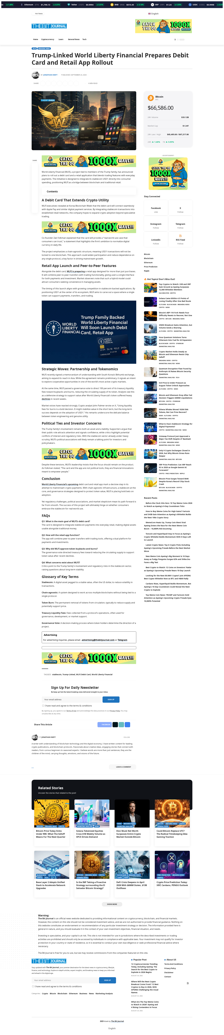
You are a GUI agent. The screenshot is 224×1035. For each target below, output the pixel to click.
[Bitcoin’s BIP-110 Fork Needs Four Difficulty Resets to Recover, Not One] (150, 316)
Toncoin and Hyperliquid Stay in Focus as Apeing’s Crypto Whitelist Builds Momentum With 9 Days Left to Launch (167, 537)
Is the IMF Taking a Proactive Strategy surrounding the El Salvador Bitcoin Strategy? (91, 885)
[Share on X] (48, 83)
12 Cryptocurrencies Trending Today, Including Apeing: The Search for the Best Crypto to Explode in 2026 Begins (144, 968)
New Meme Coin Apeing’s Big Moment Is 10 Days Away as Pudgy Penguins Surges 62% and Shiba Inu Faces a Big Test (167, 559)
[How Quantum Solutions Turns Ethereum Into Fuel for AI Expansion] (150, 341)
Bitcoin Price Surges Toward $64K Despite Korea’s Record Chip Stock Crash (174, 482)
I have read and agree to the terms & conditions (68, 705)
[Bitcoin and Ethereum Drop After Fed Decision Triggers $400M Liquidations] (150, 399)
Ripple (182, 474)
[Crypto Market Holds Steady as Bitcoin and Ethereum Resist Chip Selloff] (150, 355)
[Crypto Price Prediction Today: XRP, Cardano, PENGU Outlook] (172, 865)
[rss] (180, 239)
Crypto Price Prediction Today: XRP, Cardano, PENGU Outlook (172, 884)
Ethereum (179, 344)
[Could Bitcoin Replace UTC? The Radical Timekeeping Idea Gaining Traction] (172, 813)
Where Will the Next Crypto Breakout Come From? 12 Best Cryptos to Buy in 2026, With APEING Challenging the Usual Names (144, 987)
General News (163, 826)
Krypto (173, 293)
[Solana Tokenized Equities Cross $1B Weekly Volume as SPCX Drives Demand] (91, 813)
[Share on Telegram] (59, 83)
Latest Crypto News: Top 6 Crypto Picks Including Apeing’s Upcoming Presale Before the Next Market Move (167, 548)
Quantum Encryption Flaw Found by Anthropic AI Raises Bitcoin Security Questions (175, 372)
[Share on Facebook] (43, 83)
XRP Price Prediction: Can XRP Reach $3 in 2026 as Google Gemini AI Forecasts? (175, 468)
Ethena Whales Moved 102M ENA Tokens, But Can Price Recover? (173, 411)
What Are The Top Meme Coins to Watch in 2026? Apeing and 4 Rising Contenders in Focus (145, 1004)
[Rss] (174, 39)
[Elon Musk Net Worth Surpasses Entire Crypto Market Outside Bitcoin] (132, 813)
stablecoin (57, 674)
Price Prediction (172, 474)
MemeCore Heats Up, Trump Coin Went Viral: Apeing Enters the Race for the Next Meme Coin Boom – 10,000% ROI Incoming (165, 526)
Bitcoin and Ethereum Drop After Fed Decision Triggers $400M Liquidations (175, 396)
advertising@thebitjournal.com (98, 640)
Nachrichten (164, 293)
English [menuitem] (155, 13)
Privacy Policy (115, 711)
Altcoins (162, 305)
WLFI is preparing (76, 271)
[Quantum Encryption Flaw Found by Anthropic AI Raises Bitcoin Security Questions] (150, 372)
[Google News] (161, 39)
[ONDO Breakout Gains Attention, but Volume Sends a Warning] (150, 329)
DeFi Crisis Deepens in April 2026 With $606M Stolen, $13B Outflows (131, 885)
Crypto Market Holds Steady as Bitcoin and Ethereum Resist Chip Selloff (174, 355)
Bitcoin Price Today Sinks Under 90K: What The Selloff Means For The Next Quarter (50, 833)
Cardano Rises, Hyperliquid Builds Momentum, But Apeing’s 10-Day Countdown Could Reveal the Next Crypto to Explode (167, 587)
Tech (34, 48)
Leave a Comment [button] (123, 767)
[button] (190, 39)
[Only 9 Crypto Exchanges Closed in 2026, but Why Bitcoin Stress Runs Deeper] (150, 454)
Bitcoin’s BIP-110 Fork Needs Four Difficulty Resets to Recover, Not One (175, 314)
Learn (119, 878)
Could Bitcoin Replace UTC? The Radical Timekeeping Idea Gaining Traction (172, 833)
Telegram (122, 640)
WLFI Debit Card (83, 674)
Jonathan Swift (50, 75)
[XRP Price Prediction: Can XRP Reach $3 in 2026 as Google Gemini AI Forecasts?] (150, 468)
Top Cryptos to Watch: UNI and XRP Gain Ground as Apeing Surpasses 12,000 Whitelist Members (175, 287)
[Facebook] (155, 39)
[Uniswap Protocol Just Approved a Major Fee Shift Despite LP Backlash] (150, 440)
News (168, 308)
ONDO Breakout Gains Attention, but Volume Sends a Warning (175, 326)
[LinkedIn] (168, 39)
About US (171, 959)
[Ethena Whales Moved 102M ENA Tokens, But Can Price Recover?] (150, 413)
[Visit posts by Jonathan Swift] (35, 737)
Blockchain (171, 305)
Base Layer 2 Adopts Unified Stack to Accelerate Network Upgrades (50, 885)
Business (83, 993)
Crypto (161, 308)
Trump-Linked (69, 674)
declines (46, 399)
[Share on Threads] (65, 83)
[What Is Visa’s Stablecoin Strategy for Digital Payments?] (150, 428)
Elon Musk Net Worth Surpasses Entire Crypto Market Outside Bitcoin (128, 833)
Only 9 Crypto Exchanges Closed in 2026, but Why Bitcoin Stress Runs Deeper (174, 454)
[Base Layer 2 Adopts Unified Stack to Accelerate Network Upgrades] (51, 865)
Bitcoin (169, 319)
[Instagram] (164, 39)
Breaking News (44, 48)
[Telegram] (171, 39)
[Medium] (135, 737)
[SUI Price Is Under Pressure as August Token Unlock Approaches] (150, 387)
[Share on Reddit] (54, 83)
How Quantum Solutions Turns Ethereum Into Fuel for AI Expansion (175, 339)
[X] (158, 39)
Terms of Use (71, 711)
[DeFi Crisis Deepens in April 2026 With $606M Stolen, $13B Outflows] (132, 865)
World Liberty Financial (102, 674)
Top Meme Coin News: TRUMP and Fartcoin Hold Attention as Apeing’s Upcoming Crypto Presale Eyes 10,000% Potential (167, 598)
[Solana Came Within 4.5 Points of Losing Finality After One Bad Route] (150, 302)
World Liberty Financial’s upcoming (60, 484)
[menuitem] (153, 13)
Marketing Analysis (182, 331)
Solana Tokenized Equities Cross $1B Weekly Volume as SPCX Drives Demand (90, 833)
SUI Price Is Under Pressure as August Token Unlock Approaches (174, 384)
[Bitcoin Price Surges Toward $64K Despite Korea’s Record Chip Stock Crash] (150, 482)
